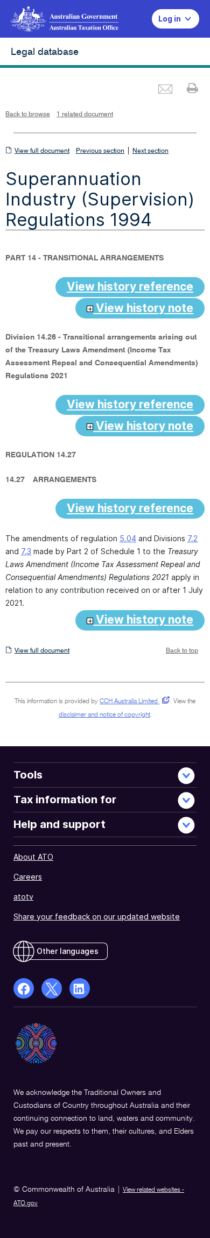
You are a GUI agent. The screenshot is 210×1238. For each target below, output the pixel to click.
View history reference (130, 286)
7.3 (26, 551)
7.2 (192, 538)
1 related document (85, 114)
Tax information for (64, 799)
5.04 (128, 538)
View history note (143, 308)
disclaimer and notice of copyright (104, 715)
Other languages (68, 951)
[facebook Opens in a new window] (23, 988)
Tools (28, 774)
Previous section (100, 151)
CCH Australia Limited (133, 701)
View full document (42, 151)
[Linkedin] (79, 988)
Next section (150, 151)
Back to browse (27, 114)
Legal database (45, 52)
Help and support (59, 824)
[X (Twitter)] (51, 988)
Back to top (182, 651)
